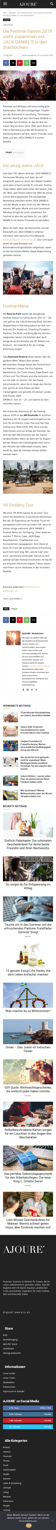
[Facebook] (6, 63)
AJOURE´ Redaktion (32, 633)
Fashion (7, 1451)
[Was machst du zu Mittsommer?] (28, 995)
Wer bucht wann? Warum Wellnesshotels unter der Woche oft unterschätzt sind (36, 793)
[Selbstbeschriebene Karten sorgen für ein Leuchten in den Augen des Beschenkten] (28, 1114)
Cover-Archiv (9, 1373)
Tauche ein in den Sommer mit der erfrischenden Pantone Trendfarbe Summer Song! (28, 928)
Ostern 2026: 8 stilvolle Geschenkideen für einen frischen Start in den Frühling (34, 730)
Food (5, 1465)
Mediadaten (8, 1382)
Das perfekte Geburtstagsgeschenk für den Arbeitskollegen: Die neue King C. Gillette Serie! (28, 1177)
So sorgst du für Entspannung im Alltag (28, 886)
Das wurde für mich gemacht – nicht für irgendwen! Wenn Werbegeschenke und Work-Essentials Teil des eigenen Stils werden (36, 763)
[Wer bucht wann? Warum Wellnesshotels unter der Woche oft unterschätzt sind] (10, 795)
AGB (5, 1335)
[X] (13, 63)
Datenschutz (9, 1386)
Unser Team (9, 1377)
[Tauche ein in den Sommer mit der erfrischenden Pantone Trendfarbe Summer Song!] (28, 908)
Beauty (6, 1447)
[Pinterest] (20, 63)
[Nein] (52, 1520)
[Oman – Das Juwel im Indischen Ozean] (28, 1031)
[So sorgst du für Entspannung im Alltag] (28, 868)
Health (6, 1474)
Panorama (8, 1501)
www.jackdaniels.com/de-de (18, 239)
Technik (6, 1510)
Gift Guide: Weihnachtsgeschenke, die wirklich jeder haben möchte (28, 1089)
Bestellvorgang (10, 1339)
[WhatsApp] (27, 63)
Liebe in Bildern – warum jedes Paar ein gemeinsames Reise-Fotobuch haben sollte (35, 779)
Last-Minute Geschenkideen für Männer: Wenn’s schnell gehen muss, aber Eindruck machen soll (28, 1223)
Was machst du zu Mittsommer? (28, 1011)
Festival (14, 609)
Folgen (47, 1414)
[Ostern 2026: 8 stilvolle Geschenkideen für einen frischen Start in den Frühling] (10, 731)
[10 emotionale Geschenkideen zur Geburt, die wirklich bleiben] (10, 717)
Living (6, 1492)
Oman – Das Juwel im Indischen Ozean (28, 1049)
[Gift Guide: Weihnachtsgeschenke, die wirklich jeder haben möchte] (28, 1071)
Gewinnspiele (9, 1469)
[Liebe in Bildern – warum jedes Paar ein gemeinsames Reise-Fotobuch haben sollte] (10, 780)
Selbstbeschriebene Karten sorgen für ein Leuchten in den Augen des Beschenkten (28, 1133)
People (6, 1505)
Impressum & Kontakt (13, 1391)
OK (28, 1525)
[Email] (33, 63)
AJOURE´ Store (10, 1344)
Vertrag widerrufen (12, 1353)
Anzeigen (18, 152)
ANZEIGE (27, 936)
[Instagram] (27, 689)
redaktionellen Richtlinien (39, 666)
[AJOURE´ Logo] (28, 4)
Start (5, 13)
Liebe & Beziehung (12, 1483)
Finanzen (7, 1456)
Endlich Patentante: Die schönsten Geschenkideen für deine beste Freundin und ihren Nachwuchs (28, 844)
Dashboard (8, 1348)
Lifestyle (12, 13)
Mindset (7, 1496)
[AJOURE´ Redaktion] (13, 661)
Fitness (6, 1460)
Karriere (7, 1478)
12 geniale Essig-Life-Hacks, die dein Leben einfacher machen (28, 972)
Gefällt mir (45, 1408)
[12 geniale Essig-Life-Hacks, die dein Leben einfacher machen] (28, 955)
